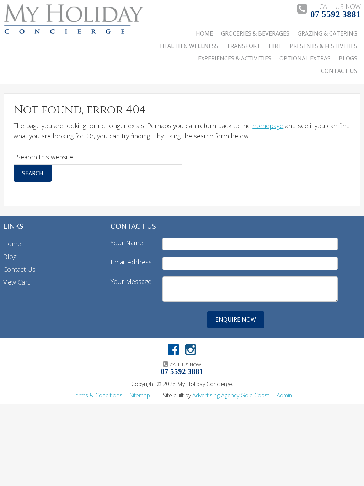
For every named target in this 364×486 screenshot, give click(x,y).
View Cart (16, 282)
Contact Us (19, 269)
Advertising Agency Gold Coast (230, 395)
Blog (9, 256)
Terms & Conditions (97, 395)
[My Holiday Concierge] (73, 32)
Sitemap (140, 395)
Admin (284, 395)
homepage (267, 125)
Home (12, 243)
